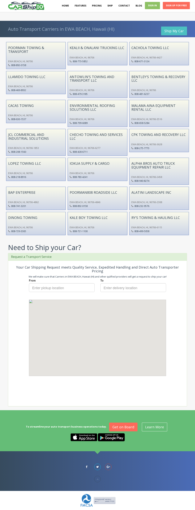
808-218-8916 (18, 177)
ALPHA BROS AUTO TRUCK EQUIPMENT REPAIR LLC (153, 165)
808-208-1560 (18, 151)
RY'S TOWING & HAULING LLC (155, 217)
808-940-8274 (141, 180)
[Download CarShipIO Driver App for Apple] (83, 437)
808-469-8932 (18, 90)
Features (80, 5)
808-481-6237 (141, 94)
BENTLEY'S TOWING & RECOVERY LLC (158, 78)
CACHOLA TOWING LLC (150, 47)
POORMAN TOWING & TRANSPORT (26, 49)
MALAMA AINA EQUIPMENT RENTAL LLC (153, 107)
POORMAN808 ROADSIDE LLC (93, 192)
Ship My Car (174, 31)
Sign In (152, 5)
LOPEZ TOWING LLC (24, 163)
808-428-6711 (80, 151)
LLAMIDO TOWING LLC (26, 76)
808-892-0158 (18, 65)
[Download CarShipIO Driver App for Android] (111, 437)
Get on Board (123, 427)
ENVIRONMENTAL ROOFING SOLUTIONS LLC (92, 107)
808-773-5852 (80, 61)
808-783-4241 (80, 177)
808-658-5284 (141, 123)
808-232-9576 (141, 206)
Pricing (97, 5)
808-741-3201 (18, 206)
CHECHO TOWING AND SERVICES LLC (96, 136)
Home (65, 5)
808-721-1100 (80, 231)
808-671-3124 (141, 61)
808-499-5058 (141, 231)
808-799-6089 (80, 123)
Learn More (154, 427)
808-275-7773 (141, 148)
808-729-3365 (18, 231)
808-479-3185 (80, 94)
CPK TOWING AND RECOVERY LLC (158, 134)
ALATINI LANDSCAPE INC (151, 192)
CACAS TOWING (21, 105)
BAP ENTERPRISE (21, 192)
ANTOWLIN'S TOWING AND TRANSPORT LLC (92, 78)
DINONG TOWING (22, 217)
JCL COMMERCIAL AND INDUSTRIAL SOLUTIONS (28, 136)
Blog (139, 5)
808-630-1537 (18, 119)
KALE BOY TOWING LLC (89, 217)
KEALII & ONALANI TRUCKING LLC (97, 47)
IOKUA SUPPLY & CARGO (89, 163)
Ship (110, 5)
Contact (124, 5)
